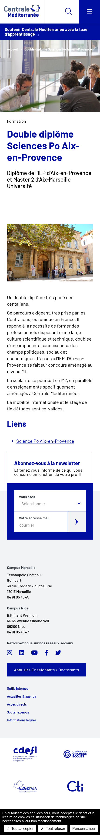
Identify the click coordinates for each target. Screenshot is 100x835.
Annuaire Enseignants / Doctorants (46, 669)
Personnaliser (83, 829)
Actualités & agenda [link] (21, 696)
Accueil (12, 49)
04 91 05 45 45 (18, 597)
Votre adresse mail (34, 518)
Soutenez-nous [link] (18, 712)
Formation (16, 121)
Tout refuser (55, 829)
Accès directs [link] (17, 704)
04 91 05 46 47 (18, 632)
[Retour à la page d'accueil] (22, 11)
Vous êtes (27, 497)
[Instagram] (9, 653)
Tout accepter (21, 829)
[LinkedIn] (21, 653)
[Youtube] (34, 653)
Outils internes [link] (17, 688)
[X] (58, 653)
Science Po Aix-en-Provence (45, 441)
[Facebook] (46, 653)
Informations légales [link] (22, 720)
